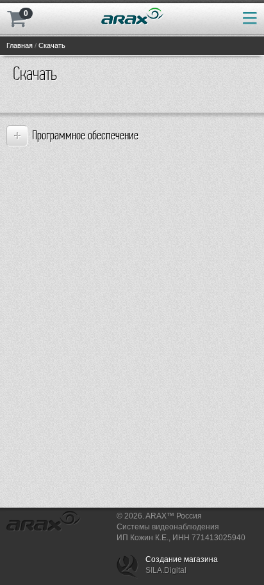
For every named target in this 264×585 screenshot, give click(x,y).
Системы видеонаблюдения (168, 526)
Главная (19, 45)
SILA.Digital (165, 570)
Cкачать (51, 45)
